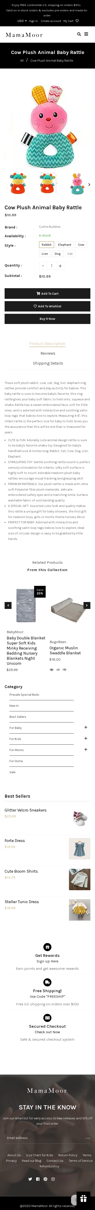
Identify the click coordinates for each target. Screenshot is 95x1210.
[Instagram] (53, 1179)
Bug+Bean (58, 641)
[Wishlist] (76, 21)
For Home (16, 761)
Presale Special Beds (24, 695)
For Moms (16, 750)
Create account (51, 21)
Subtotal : (13, 275)
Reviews (48, 353)
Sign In (33, 21)
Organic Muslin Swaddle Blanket (65, 650)
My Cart (68, 21)
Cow (81, 245)
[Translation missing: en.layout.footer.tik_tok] (68, 1179)
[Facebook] (37, 1179)
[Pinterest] (45, 1179)
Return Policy (67, 1155)
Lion (45, 254)
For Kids (15, 739)
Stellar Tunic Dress (22, 901)
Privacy (11, 1161)
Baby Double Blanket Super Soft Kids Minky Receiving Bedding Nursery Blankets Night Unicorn (26, 650)
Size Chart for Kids (39, 1155)
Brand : (11, 227)
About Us (14, 1155)
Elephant (64, 245)
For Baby (15, 728)
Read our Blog (31, 1161)
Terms (87, 1155)
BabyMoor (15, 632)
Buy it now (47, 319)
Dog (58, 254)
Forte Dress (15, 840)
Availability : (15, 236)
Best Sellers (17, 717)
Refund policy (49, 1166)
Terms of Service (80, 1161)
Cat (70, 254)
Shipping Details (48, 363)
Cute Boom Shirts (21, 871)
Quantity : (13, 265)
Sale (12, 772)
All (22, 61)
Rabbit (46, 245)
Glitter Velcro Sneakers (26, 810)
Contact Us (55, 1161)
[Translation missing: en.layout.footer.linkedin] (60, 1179)
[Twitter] (30, 1179)
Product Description (47, 343)
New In (14, 706)
